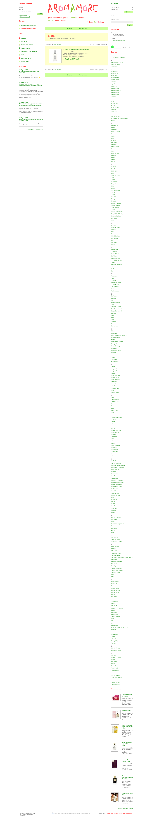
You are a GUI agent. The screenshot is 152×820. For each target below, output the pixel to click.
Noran (112, 532)
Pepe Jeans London (116, 568)
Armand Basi (114, 103)
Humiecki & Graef (116, 350)
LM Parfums (114, 439)
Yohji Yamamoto (115, 675)
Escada (113, 262)
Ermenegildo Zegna (116, 260)
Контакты (24, 41)
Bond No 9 (114, 144)
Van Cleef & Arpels (116, 657)
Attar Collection (115, 116)
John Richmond (115, 386)
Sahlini (112, 603)
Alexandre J (114, 71)
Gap (112, 300)
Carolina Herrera (115, 175)
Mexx (112, 497)
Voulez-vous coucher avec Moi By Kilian (127, 777)
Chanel (113, 192)
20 (55, 44)
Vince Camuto (115, 670)
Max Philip (114, 491)
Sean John (114, 612)
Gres (112, 315)
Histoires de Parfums (117, 341)
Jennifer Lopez (115, 377)
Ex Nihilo (113, 269)
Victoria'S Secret (115, 666)
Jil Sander (113, 381)
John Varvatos (115, 388)
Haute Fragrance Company (119, 335)
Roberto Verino (115, 592)
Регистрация (23, 15)
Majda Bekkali (115, 469)
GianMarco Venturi (116, 309)
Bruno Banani (115, 153)
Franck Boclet (115, 284)
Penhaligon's (114, 566)
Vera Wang (114, 661)
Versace (113, 663)
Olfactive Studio (115, 537)
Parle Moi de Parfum (116, 561)
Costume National (116, 216)
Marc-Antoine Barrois (117, 480)
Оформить (128, 11)
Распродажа (83, 28)
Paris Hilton (114, 559)
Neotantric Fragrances (117, 523)
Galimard (113, 298)
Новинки (70, 28)
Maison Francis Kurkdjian (118, 465)
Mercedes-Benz (115, 495)
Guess (113, 324)
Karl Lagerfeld (115, 399)
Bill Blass (113, 140)
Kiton (112, 408)
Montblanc (114, 506)
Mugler (113, 512)
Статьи (23, 54)
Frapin (112, 289)
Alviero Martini (115, 77)
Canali (112, 173)
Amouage (113, 81)
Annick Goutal (115, 88)
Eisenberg (114, 251)
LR (111, 454)
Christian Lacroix (116, 205)
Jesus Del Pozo (115, 379)
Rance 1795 (114, 583)
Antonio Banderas (116, 90)
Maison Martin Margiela (117, 467)
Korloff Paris (114, 410)
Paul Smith (114, 563)
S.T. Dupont (114, 601)
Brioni (112, 151)
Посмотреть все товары (125, 808)
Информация (25, 48)
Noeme (113, 530)
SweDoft (113, 629)
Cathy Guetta (115, 184)
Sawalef (113, 610)
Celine (112, 186)
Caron (112, 177)
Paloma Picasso (115, 551)
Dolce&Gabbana (115, 236)
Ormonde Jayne (115, 539)
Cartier (113, 179)
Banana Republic (116, 131)
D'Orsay (113, 225)
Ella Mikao (114, 256)
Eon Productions (115, 258)
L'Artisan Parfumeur (116, 417)
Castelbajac (114, 181)
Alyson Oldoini (115, 79)
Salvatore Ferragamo (117, 608)
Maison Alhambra (116, 463)
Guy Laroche (114, 326)
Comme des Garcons (117, 211)
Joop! (112, 390)
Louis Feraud (114, 449)
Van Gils (113, 659)
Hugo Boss (114, 348)
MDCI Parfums (115, 493)
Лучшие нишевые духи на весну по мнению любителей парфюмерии (30, 104)
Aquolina (113, 96)
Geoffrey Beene (115, 302)
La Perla (113, 419)
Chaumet (113, 196)
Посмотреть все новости (35, 129)
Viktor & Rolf (114, 668)
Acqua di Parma (115, 64)
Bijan (112, 138)
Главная (23, 38)
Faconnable (114, 276)
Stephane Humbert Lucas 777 (119, 627)
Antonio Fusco (115, 92)
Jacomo (113, 366)
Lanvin (113, 428)
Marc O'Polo (114, 478)
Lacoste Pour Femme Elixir (126, 760)
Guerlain (113, 321)
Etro (112, 266)
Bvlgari (113, 157)
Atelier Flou (114, 111)
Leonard (113, 434)
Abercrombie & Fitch (117, 62)
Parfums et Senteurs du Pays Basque (122, 557)
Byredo (113, 161)
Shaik (112, 618)
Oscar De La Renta (116, 541)
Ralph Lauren (115, 581)
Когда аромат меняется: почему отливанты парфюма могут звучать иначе (30, 85)
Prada (112, 574)
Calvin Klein (114, 171)
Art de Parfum (115, 107)
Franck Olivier (115, 286)
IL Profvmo (114, 359)
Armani (113, 105)
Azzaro (113, 120)
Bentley (113, 136)
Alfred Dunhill (114, 73)
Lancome (113, 426)
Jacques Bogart (115, 369)
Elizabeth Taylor (115, 254)
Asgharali (113, 109)
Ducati (112, 244)
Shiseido (113, 621)
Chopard (113, 201)
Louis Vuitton (114, 451)
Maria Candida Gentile (117, 482)
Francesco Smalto (116, 282)
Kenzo (112, 404)
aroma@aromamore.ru (119, 40)
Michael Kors (114, 499)
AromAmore (117, 48)
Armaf (112, 101)
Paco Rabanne (115, 546)
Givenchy (113, 313)
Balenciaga (114, 129)
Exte (112, 271)
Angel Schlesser (115, 84)
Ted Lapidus (114, 634)
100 (60, 44)
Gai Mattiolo (114, 296)
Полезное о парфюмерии (29, 51)
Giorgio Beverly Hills (116, 311)
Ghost (112, 304)
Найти (130, 25)
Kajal (112, 397)
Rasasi (113, 586)
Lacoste (113, 421)
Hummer (113, 352)
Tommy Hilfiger (115, 641)
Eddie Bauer (114, 249)
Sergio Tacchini (115, 616)
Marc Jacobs (114, 476)
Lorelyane (113, 447)
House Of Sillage (115, 346)
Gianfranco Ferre (116, 306)
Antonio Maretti (115, 94)
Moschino (113, 510)
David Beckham (115, 227)
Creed (112, 220)
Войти (40, 13)
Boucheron (114, 149)
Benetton (113, 134)
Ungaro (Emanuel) (116, 650)
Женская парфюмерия (28, 25)
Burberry (113, 155)
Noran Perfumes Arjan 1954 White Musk (127, 744)
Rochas (113, 594)
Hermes (113, 339)
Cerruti (113, 188)
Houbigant (114, 344)
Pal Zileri (113, 548)
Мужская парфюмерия (28, 28)
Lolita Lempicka (115, 445)
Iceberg (113, 357)
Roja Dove (114, 596)
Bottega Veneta (115, 146)
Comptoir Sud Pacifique (117, 214)
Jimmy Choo (114, 384)
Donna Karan (114, 238)
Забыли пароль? (24, 17)
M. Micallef (114, 461)
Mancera (113, 471)
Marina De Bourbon (116, 484)
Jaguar (113, 373)
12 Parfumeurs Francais (118, 57)
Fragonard (114, 280)
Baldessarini (114, 125)
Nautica (113, 521)
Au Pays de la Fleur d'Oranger (119, 118)
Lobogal (113, 441)
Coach (113, 209)
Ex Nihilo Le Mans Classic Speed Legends (76, 49)
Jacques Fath (115, 371)
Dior (112, 234)
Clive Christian (115, 207)
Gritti (112, 317)
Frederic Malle (115, 291)
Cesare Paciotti (115, 190)
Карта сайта (24, 61)
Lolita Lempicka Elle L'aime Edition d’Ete (127, 726)
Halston (113, 331)
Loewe (113, 443)
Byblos (113, 159)
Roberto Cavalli (115, 590)
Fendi (112, 278)
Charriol (113, 194)
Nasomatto (114, 519)
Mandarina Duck (115, 474)
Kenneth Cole (115, 401)
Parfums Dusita (115, 555)
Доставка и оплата (27, 44)
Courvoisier (114, 218)
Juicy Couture (115, 392)
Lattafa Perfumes (116, 430)
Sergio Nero (114, 614)
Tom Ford (113, 638)
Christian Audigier (116, 203)
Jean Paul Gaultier (116, 375)
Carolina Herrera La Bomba (127, 695)
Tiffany (113, 636)
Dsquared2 (114, 242)
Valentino (113, 655)
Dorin (112, 240)
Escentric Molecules (116, 264)
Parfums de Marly (116, 553)
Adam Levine (114, 66)
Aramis (113, 99)
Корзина (114, 3)
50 (57, 44)
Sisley (112, 623)
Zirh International (115, 684)
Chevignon (114, 199)
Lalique (113, 424)
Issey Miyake (115, 361)
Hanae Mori (114, 333)
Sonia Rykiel (114, 625)
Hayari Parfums (115, 337)
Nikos (112, 526)
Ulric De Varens (115, 648)
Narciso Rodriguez (116, 517)
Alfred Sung (114, 75)
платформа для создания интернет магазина (119, 813)
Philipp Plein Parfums (117, 570)
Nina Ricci (114, 528)
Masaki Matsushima (116, 486)
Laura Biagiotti (115, 432)
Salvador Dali (114, 606)
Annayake (114, 86)
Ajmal (112, 69)
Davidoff (113, 229)
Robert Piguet (115, 588)
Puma (112, 576)
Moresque (114, 508)
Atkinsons (113, 114)
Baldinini (113, 127)
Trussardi (113, 643)
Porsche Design (115, 572)
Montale (113, 503)
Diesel (112, 231)
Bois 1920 (113, 142)
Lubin (112, 456)
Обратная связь (26, 58)
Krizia (112, 412)
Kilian (112, 406)
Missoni (113, 501)
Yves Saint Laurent (116, 677)
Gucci (112, 319)
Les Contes (114, 436)
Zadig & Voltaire (115, 682)
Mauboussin (114, 489)
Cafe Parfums (115, 169)
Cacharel (113, 166)
